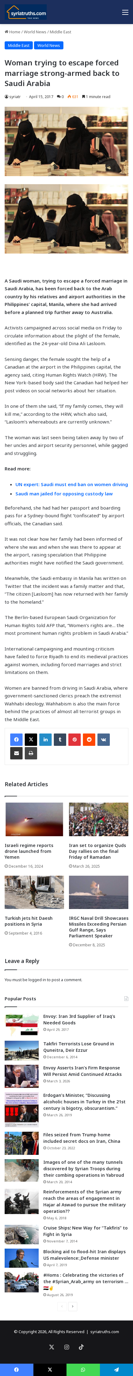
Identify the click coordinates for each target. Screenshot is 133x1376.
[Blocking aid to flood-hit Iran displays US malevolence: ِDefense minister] (22, 1258)
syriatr (15, 96)
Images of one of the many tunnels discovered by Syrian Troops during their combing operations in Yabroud (83, 1168)
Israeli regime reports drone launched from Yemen (29, 851)
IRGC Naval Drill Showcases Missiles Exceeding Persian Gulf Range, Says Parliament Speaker (98, 927)
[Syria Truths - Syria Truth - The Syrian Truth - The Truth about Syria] (26, 12)
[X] (31, 739)
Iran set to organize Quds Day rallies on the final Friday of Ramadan (97, 851)
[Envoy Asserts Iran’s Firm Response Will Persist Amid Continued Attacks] (22, 1076)
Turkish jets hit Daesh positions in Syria (29, 921)
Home (14, 32)
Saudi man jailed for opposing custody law (64, 493)
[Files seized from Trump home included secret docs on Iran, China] (22, 1143)
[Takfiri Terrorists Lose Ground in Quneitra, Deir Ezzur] (22, 1050)
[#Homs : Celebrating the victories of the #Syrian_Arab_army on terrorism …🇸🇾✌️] (22, 1282)
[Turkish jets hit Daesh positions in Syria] (34, 892)
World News (35, 32)
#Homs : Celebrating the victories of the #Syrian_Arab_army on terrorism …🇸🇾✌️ (85, 1281)
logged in (37, 979)
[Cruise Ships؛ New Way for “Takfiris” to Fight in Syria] (22, 1235)
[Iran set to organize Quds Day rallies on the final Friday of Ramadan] (98, 819)
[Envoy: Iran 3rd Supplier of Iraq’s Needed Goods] (22, 1024)
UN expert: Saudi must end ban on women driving (71, 484)
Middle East (60, 32)
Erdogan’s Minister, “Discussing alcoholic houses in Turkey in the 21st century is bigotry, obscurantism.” (84, 1101)
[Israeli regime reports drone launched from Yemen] (34, 819)
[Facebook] (16, 739)
